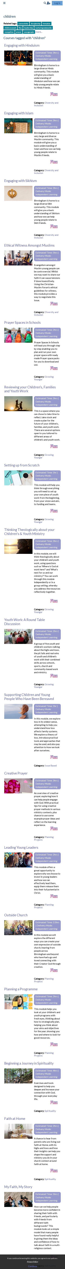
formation (46, 24)
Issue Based (51, 765)
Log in (57, 3)
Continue (32, 1266)
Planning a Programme (21, 989)
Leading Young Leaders (21, 847)
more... (39, 31)
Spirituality (50, 1111)
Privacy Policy (32, 1261)
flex (20, 28)
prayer (18, 32)
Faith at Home (14, 1119)
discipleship (35, 24)
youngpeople (29, 32)
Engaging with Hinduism (21, 45)
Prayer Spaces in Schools (22, 322)
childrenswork (10, 28)
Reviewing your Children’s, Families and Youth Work (30, 389)
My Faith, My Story (18, 1187)
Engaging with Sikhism (20, 181)
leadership (28, 28)
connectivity (23, 24)
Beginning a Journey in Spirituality (29, 1063)
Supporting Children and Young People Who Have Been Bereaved (29, 697)
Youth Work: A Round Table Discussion (24, 622)
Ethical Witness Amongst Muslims (29, 245)
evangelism (9, 32)
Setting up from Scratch (21, 465)
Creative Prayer (16, 773)
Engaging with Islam (18, 113)
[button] (48, 3)
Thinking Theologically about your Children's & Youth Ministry (29, 532)
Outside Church (16, 915)
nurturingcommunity (43, 28)
